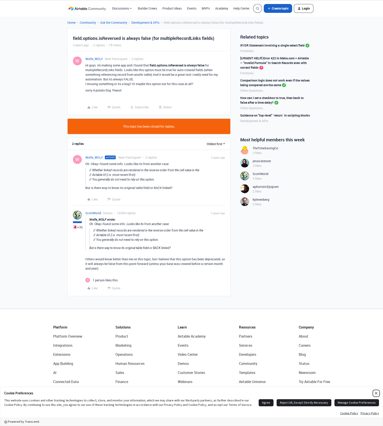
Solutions (123, 327)
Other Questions (251, 90)
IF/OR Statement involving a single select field (272, 45)
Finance (121, 381)
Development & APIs (145, 22)
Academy (221, 8)
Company (306, 327)
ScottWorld (93, 213)
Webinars (185, 381)
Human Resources (130, 363)
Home (71, 22)
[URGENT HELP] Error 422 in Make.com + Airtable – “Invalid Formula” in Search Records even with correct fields (274, 63)
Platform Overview (67, 336)
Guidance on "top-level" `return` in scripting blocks (275, 115)
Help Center (241, 8)
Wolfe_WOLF (94, 59)
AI (55, 372)
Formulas (247, 51)
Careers (305, 345)
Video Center (188, 354)
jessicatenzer (262, 161)
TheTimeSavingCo (265, 148)
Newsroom (307, 372)
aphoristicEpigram (266, 187)
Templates (247, 372)
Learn (182, 327)
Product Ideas (172, 8)
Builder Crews (147, 8)
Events (191, 8)
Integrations (62, 345)
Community (88, 22)
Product (121, 336)
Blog (302, 354)
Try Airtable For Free (314, 381)
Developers (247, 354)
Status (304, 363)
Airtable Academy (192, 336)
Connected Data (66, 381)
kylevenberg (261, 199)
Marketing (123, 345)
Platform (60, 327)
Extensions (61, 354)
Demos (183, 363)
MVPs (206, 8)
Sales (119, 372)
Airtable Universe (252, 381)
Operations (124, 354)
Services (245, 345)
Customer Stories (191, 372)
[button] (278, 8)
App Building (63, 363)
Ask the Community (113, 22)
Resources (247, 327)
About (303, 336)
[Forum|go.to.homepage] (87, 8)
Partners (245, 336)
